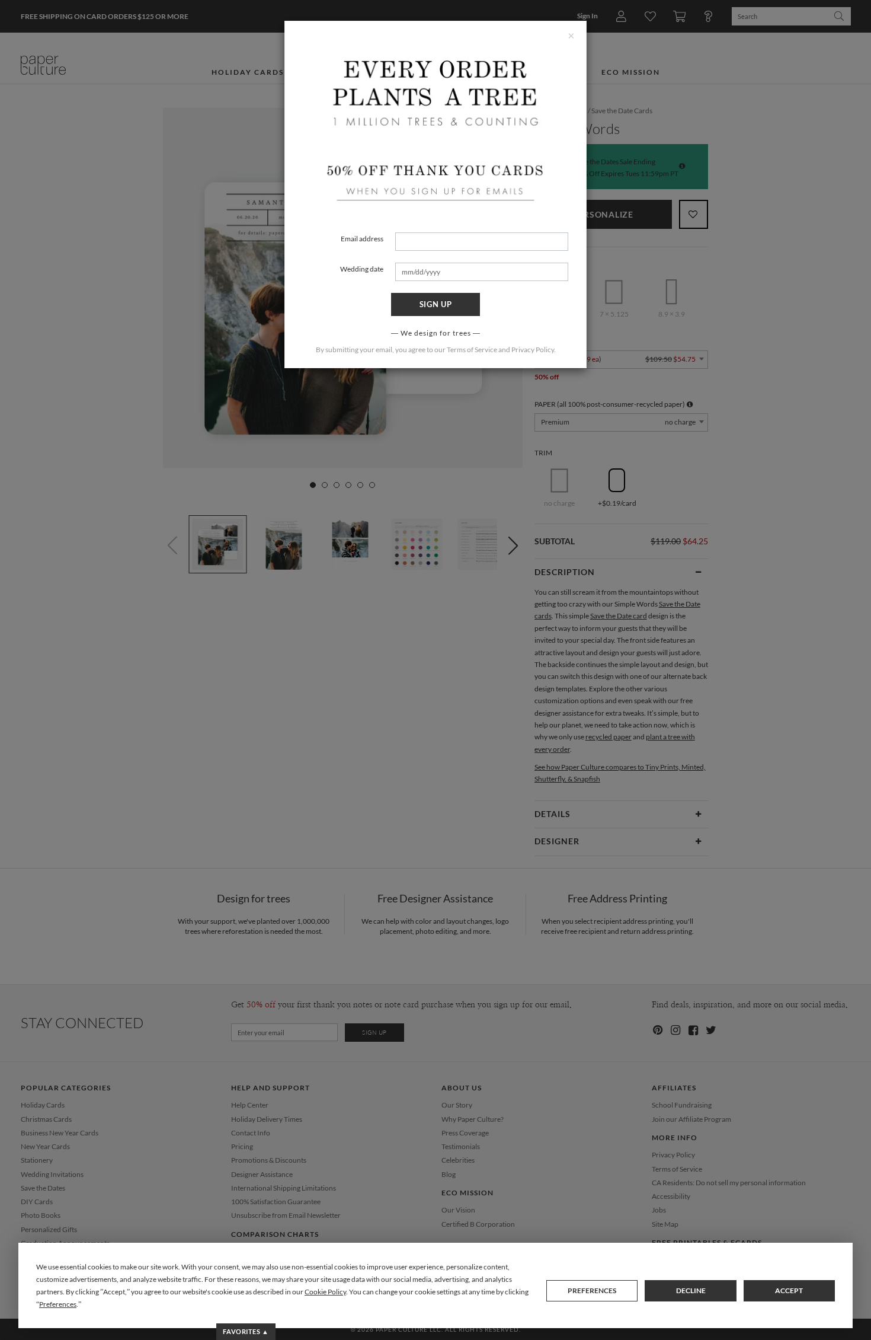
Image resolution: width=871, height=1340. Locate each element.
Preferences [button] (57, 1304)
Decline (691, 1290)
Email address (362, 238)
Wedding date (361, 268)
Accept (789, 1290)
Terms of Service (472, 349)
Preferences (592, 1290)
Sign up (436, 304)
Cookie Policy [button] (325, 1291)
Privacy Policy (532, 349)
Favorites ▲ (245, 1331)
